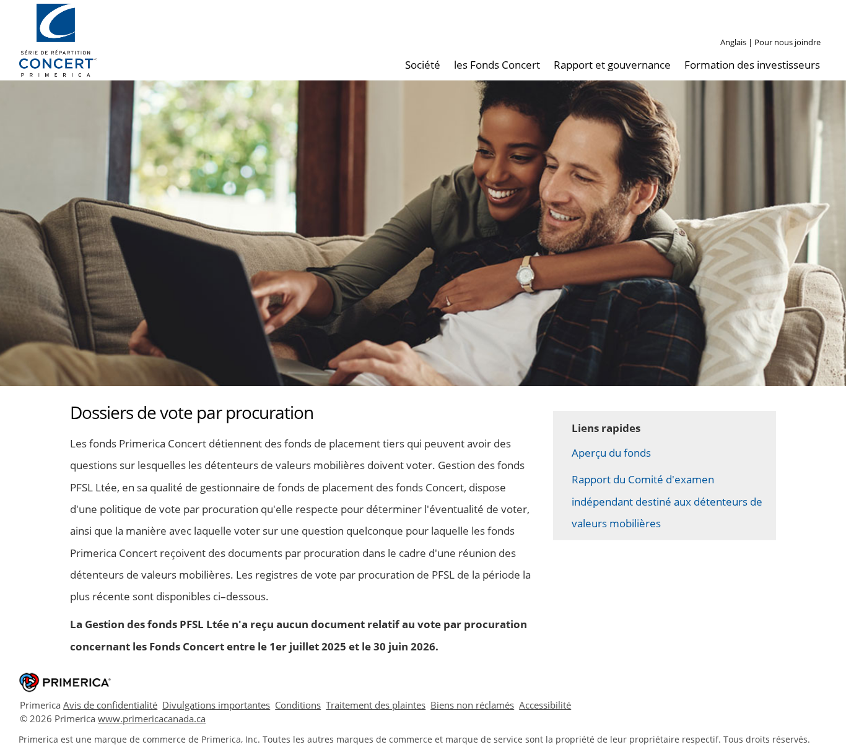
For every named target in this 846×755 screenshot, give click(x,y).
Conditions (298, 705)
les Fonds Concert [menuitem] (497, 65)
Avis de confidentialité (110, 705)
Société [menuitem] (422, 65)
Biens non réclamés (472, 705)
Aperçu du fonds (611, 453)
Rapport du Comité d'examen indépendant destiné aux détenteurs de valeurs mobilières (667, 501)
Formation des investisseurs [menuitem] (752, 65)
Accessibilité (545, 705)
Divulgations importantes (216, 705)
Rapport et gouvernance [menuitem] (612, 65)
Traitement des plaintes (375, 705)
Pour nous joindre (787, 42)
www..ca (152, 718)
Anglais (733, 42)
